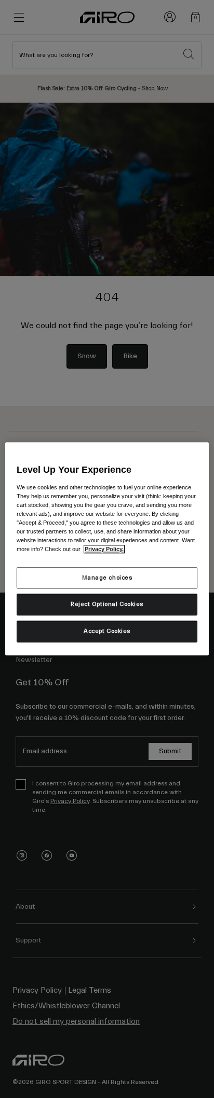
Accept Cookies (107, 631)
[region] (106, 548)
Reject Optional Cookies (107, 604)
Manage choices (107, 577)
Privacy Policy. (104, 549)
